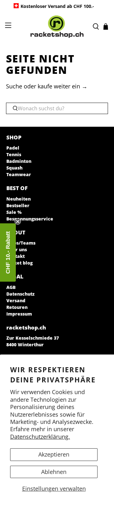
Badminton (18, 161)
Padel (12, 148)
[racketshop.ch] (57, 26)
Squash (14, 168)
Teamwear (18, 174)
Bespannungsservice (29, 219)
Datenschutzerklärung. (40, 436)
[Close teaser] (18, 221)
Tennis (13, 154)
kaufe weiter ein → (62, 86)
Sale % (14, 212)
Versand (15, 300)
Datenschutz (20, 294)
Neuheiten (18, 199)
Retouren (17, 307)
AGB (11, 287)
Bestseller (17, 205)
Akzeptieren (53, 454)
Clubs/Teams (20, 243)
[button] (8, 252)
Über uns (16, 249)
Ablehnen (53, 472)
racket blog (19, 263)
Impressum (19, 314)
